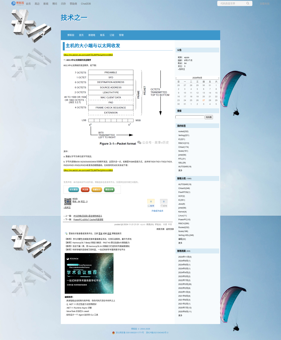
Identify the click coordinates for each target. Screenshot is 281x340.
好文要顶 (74, 189)
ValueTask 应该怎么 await (77, 311)
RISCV (183, 143)
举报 (170, 224)
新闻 (45, 3)
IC (181, 139)
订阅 (112, 34)
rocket (183, 131)
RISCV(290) (183, 223)
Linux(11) (182, 215)
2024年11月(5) (185, 256)
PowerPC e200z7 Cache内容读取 (88, 219)
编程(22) (182, 239)
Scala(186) (183, 231)
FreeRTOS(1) (184, 192)
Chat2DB (86, 3)
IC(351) (181, 199)
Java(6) (181, 203)
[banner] (13, 3)
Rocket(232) (183, 227)
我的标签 (181, 125)
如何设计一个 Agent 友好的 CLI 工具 (82, 314)
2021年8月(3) (184, 299)
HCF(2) (181, 196)
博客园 (70, 34)
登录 (100, 233)
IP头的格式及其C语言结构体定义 (88, 215)
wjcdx (75, 198)
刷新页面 (160, 229)
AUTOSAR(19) (184, 184)
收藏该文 (97, 189)
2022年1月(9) (184, 291)
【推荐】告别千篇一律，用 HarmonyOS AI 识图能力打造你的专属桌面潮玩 (97, 246)
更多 (180, 170)
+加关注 (67, 207)
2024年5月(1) (184, 268)
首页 (81, 34)
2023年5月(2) (184, 276)
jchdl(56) (182, 207)
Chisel (183, 146)
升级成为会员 (157, 210)
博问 (54, 3)
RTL (182, 158)
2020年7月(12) (185, 307)
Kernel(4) (182, 211)
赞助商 (73, 3)
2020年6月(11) (185, 311)
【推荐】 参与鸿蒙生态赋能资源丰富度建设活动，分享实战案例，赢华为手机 (98, 239)
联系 (102, 34)
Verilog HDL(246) (186, 235)
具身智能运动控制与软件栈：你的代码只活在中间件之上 (90, 300)
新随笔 (91, 34)
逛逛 (109, 233)
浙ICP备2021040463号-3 (157, 332)
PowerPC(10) (184, 219)
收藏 (165, 224)
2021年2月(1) (184, 303)
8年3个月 (188, 60)
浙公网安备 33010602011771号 (130, 332)
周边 (37, 3)
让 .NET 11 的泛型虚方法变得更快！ (82, 304)
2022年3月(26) (185, 284)
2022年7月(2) (184, 280)
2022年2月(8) (184, 288)
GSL (182, 162)
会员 (28, 3)
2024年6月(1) (184, 264)
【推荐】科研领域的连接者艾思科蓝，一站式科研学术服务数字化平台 (95, 249)
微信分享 (109, 189)
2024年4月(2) (184, 272)
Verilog (183, 135)
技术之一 (74, 17)
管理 (121, 34)
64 (185, 63)
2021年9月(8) (184, 295)
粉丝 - (76, 201)
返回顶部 (170, 229)
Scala (183, 150)
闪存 (63, 3)
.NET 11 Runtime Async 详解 (79, 307)
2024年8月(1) (184, 260)
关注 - (84, 201)
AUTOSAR (184, 166)
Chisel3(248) (184, 188)
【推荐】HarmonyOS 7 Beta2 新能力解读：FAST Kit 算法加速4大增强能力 (97, 242)
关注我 (85, 189)
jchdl (182, 154)
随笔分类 (181, 178)
